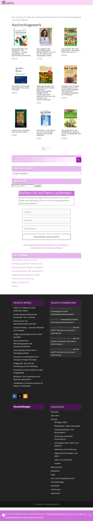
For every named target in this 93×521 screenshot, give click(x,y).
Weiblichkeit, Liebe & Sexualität (24, 260)
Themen (54, 419)
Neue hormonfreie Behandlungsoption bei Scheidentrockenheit (22, 344)
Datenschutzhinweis (54, 248)
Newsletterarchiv (37, 248)
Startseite (55, 412)
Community (55, 489)
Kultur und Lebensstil (20, 282)
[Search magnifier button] (78, 159)
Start (13, 17)
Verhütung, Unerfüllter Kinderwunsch (27, 264)
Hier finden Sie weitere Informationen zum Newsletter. (45, 245)
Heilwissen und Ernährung (22, 278)
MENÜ (10, 3)
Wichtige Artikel (60, 422)
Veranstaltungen (57, 482)
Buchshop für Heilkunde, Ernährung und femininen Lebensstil (39, 17)
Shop (53, 474)
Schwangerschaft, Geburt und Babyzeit (27, 267)
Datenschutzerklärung (56, 514)
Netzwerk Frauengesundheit (47, 504)
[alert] (28, 414)
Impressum (55, 493)
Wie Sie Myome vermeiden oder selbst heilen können (65, 341)
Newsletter (55, 486)
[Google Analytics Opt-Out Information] (3, 516)
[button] (14, 396)
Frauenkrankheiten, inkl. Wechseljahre (27, 271)
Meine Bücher (56, 467)
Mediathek (55, 471)
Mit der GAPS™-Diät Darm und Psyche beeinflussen (65, 330)
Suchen (38, 186)
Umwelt (15, 286)
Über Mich (55, 415)
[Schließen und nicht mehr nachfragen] (90, 516)
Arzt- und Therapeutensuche (62, 478)
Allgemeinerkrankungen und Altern (26, 275)
